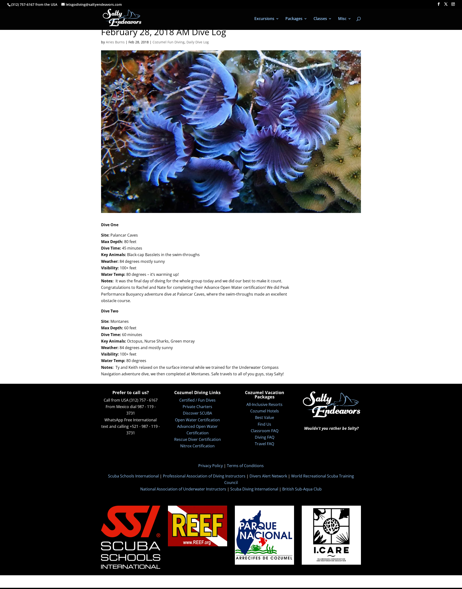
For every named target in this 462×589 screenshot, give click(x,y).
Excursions (264, 19)
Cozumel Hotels (264, 411)
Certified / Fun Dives (197, 400)
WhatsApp (113, 420)
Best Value (264, 417)
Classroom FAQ (264, 430)
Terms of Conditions (245, 465)
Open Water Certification (197, 420)
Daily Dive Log (197, 42)
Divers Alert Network (268, 476)
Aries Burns (115, 42)
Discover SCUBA (197, 413)
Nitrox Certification (197, 446)
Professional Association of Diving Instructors (204, 476)
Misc (342, 19)
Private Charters (197, 406)
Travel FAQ (264, 443)
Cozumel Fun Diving (169, 42)
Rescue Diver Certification (197, 439)
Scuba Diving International (254, 489)
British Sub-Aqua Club (302, 489)
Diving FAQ (264, 437)
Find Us (264, 424)
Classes (320, 19)
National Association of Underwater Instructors (183, 489)
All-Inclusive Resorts (264, 404)
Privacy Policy (210, 465)
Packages (293, 19)
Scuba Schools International (133, 476)
